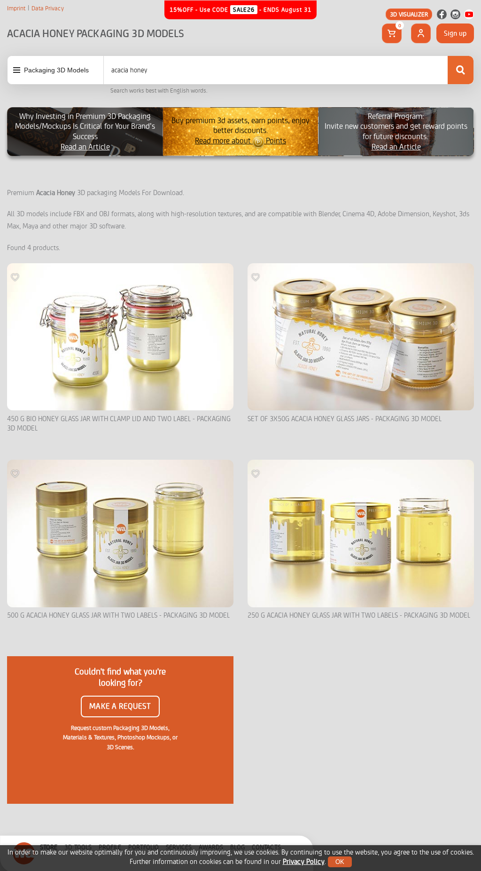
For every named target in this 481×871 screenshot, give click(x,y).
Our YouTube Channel (469, 14)
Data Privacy (47, 8)
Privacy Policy (304, 862)
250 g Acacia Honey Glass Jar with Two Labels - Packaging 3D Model (359, 616)
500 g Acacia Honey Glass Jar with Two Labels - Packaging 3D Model (118, 616)
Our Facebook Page (442, 14)
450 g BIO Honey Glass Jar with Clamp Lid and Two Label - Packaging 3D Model (119, 423)
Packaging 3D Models (56, 70)
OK (339, 861)
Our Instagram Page (455, 14)
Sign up (455, 33)
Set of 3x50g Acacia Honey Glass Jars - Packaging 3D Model (345, 419)
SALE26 (244, 9)
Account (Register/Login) (421, 33)
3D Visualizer (409, 14)
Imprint (16, 8)
